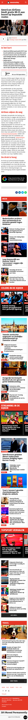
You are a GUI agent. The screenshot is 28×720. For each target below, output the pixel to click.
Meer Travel (18, 681)
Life (20, 687)
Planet (12, 687)
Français (4, 694)
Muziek (3, 514)
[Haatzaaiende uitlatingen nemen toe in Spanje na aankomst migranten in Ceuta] (5, 577)
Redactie (14, 38)
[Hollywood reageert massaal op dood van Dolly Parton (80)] (5, 606)
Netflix (4, 423)
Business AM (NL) (6, 700)
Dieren (3, 283)
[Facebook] (3, 690)
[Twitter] (6, 690)
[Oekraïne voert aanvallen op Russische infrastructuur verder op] (5, 464)
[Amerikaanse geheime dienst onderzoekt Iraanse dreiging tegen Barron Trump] (14, 439)
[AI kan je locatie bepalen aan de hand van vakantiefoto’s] (4, 667)
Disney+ (4, 525)
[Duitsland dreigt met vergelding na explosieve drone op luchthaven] (5, 588)
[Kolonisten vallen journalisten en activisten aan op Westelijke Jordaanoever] (5, 385)
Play (3, 400)
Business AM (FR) (17, 700)
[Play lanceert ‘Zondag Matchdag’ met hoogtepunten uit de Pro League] (5, 394)
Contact (4, 706)
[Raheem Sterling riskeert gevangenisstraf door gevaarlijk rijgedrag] (5, 227)
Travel (3, 34)
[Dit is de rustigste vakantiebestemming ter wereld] (4, 654)
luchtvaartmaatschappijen (9, 134)
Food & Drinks (5, 487)
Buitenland (5, 215)
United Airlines (20, 137)
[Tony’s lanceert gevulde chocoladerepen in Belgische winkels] (14, 474)
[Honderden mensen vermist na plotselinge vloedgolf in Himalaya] (5, 354)
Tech (16, 687)
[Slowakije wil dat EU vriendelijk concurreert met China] (5, 268)
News (26, 545)
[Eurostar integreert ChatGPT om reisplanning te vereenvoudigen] (4, 661)
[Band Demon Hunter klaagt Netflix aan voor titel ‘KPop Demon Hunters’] (12, 412)
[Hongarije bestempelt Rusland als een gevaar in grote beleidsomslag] (14, 362)
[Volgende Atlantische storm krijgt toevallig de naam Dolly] (5, 561)
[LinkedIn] (8, 690)
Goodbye (4, 701)
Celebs (3, 256)
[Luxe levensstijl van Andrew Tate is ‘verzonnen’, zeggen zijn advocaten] (14, 243)
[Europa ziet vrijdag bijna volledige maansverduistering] (5, 235)
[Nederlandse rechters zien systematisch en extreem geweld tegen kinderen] (14, 203)
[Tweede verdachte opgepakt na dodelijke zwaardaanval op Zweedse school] (14, 319)
